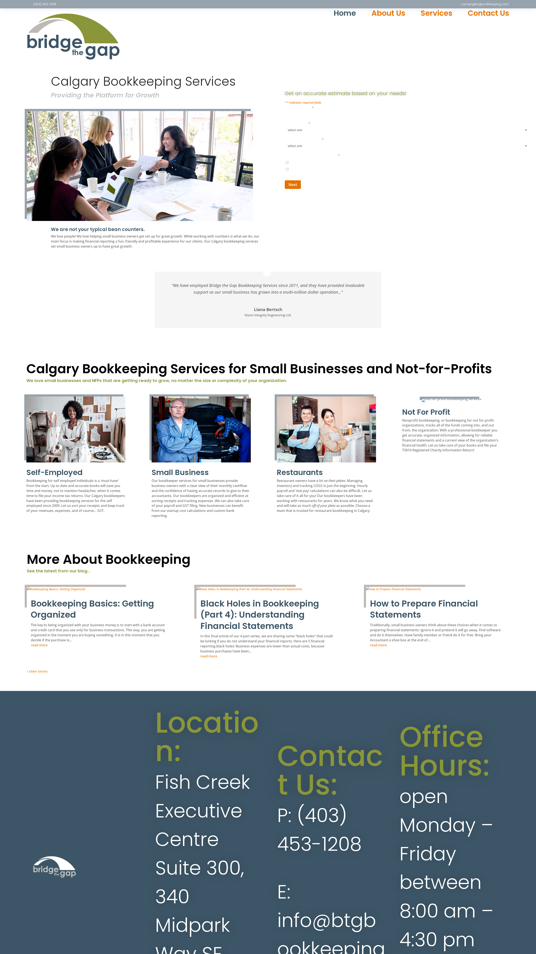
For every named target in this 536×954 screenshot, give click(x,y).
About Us (388, 14)
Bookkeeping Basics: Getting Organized (92, 609)
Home (345, 14)
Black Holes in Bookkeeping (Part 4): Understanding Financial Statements (259, 615)
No (292, 169)
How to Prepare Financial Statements (424, 609)
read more (39, 645)
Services (436, 14)
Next (293, 184)
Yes (292, 162)
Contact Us (488, 14)
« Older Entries (37, 671)
